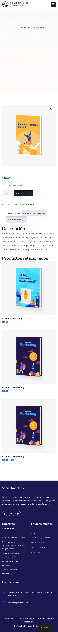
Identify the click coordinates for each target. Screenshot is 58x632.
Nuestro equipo (38, 547)
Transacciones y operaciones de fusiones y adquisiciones (13, 545)
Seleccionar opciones (29, 454)
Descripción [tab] (14, 213)
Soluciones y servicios (40, 538)
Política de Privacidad (24, 626)
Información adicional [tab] (34, 213)
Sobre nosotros (38, 542)
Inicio (16, 27)
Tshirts (31, 204)
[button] (51, 109)
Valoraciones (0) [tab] (16, 219)
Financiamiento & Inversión (14, 537)
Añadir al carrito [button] (29, 316)
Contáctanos (37, 552)
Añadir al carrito (23, 193)
